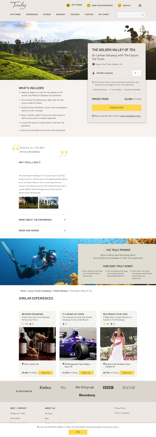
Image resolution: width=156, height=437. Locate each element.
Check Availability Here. (130, 116)
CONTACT (127, 6)
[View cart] (140, 5)
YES (78, 432)
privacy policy (113, 427)
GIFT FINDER (77, 5)
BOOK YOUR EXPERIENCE (102, 6)
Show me (46, 373)
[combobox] (136, 73)
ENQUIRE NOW (116, 108)
